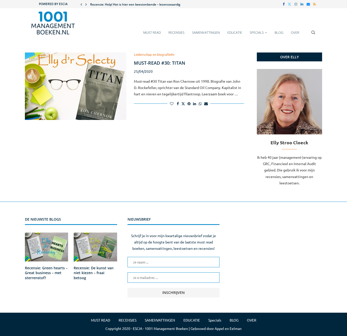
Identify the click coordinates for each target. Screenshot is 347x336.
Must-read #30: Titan (159, 63)
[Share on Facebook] (178, 103)
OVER (295, 32)
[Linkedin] (302, 4)
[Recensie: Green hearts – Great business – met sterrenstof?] (46, 247)
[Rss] (314, 4)
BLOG (279, 32)
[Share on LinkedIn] (194, 103)
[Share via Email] (206, 103)
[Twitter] (289, 4)
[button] (81, 4)
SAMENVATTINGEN (206, 32)
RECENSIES (176, 32)
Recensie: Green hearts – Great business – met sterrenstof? (46, 273)
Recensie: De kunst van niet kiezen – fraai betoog (94, 273)
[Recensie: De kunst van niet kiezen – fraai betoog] (95, 247)
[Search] (313, 35)
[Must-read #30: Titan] (75, 86)
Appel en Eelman (228, 328)
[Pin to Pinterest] (189, 103)
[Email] (308, 4)
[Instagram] (295, 4)
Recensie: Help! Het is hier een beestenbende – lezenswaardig (135, 4)
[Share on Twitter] (183, 103)
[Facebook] (284, 4)
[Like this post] (172, 103)
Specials (257, 32)
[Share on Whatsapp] (200, 103)
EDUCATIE (234, 32)
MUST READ (152, 32)
